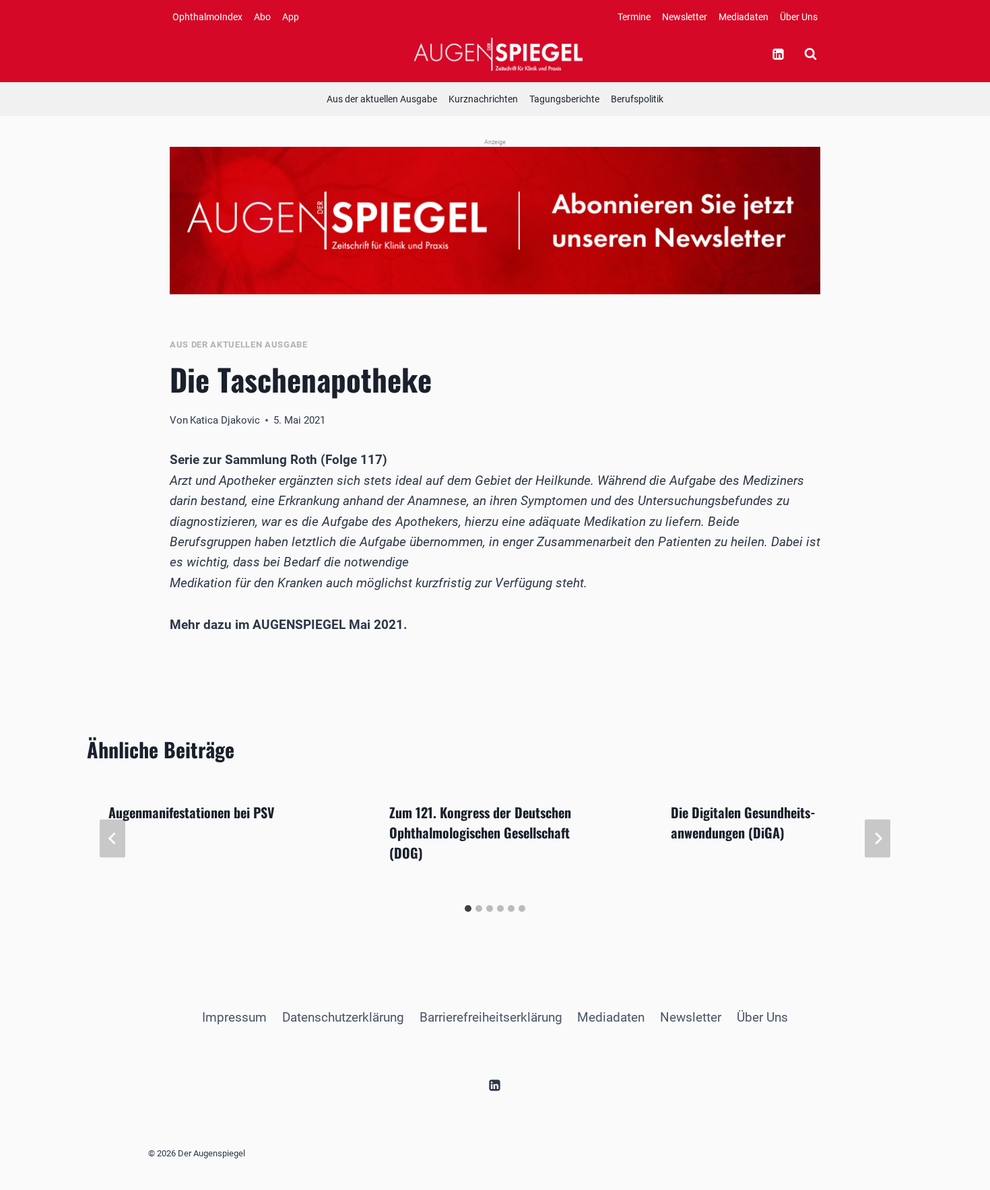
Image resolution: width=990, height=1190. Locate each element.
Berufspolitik (637, 99)
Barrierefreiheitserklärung (491, 1017)
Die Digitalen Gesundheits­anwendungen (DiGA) (743, 822)
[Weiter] (877, 839)
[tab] (468, 908)
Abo (262, 16)
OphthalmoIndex (207, 16)
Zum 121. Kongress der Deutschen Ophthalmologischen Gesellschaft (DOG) (480, 832)
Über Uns (799, 16)
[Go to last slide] (112, 839)
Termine (634, 16)
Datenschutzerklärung (343, 1017)
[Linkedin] (778, 54)
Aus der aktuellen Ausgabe (382, 99)
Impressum (234, 1017)
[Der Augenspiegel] (498, 54)
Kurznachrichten (483, 99)
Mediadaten (743, 16)
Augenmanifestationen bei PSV (191, 812)
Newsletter (684, 16)
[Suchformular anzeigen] (810, 54)
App (290, 16)
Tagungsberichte (564, 99)
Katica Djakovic (225, 420)
